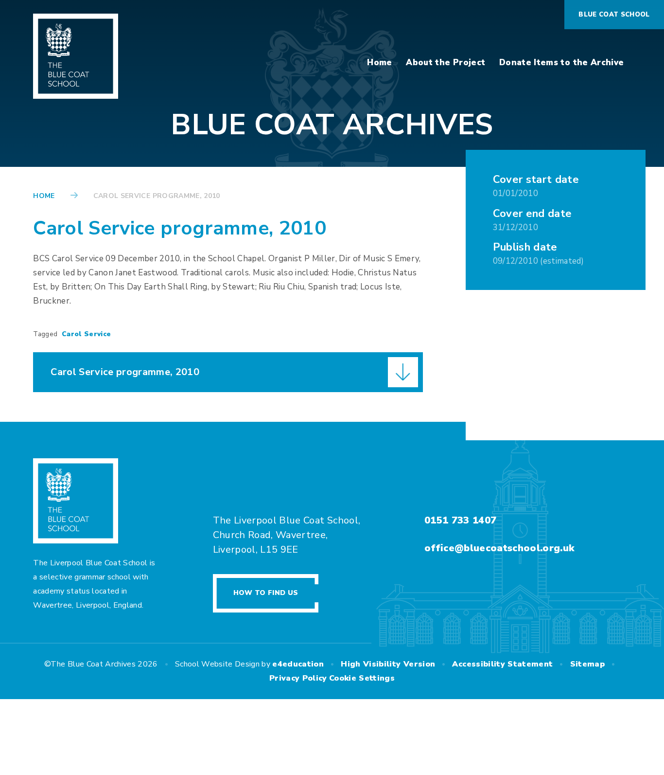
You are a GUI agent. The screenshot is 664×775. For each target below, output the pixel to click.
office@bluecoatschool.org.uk (499, 548)
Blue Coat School (613, 14)
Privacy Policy (298, 678)
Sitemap (587, 664)
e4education (298, 664)
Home (43, 195)
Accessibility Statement (502, 664)
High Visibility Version (388, 664)
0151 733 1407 (460, 520)
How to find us (265, 592)
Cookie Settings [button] (362, 678)
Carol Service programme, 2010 (156, 195)
